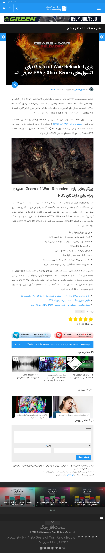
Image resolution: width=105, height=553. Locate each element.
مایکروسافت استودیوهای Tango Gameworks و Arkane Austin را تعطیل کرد (55, 377)
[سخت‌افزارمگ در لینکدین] (41, 548)
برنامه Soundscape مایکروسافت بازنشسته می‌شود (27, 376)
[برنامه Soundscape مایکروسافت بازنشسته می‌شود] (25, 364)
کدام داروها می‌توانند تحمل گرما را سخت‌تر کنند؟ (73, 416)
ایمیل (48, 445)
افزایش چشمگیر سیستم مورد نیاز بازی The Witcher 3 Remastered (53, 344)
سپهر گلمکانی (79, 89)
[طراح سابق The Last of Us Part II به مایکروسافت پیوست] (79, 364)
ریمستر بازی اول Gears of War (68, 124)
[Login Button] (4, 7)
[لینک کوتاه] (52, 89)
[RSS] (63, 548)
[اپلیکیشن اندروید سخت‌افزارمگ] (60, 548)
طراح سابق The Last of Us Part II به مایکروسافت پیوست (81, 376)
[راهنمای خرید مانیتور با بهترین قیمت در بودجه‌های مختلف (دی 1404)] (87, 497)
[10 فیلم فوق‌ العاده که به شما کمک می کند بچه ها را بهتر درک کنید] (32, 407)
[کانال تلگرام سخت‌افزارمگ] (56, 548)
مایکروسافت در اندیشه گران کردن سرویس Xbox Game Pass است (60, 305)
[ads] (52, 19)
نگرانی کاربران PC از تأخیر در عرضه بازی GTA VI (69, 300)
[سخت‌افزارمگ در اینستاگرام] (52, 548)
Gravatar (70, 475)
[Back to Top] (52, 523)
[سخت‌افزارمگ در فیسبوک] (49, 548)
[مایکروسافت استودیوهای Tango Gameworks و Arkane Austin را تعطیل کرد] (52, 364)
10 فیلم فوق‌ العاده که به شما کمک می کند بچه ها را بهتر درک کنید (32, 416)
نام (89, 445)
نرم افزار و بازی (75, 28)
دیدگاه (88, 428)
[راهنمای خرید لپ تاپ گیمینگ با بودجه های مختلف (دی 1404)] (17, 497)
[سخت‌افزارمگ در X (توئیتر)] (44, 548)
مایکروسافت (80, 311)
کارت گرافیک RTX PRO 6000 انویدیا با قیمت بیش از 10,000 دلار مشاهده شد (55, 296)
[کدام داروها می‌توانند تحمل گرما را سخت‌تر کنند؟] (73, 407)
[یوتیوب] (73, 335)
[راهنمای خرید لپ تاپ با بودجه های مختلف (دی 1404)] (52, 497)
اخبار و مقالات (93, 28)
